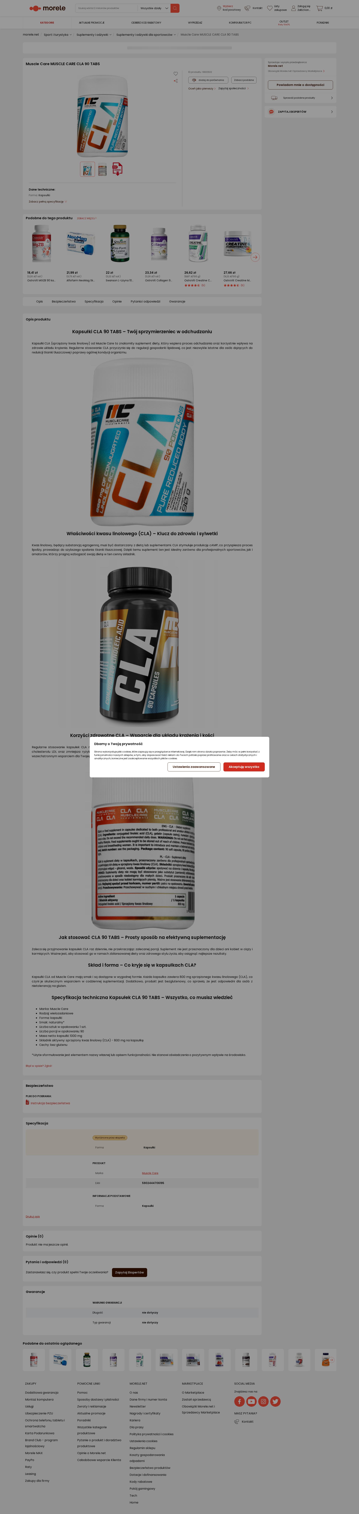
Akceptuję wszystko (244, 767)
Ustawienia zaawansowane (194, 767)
